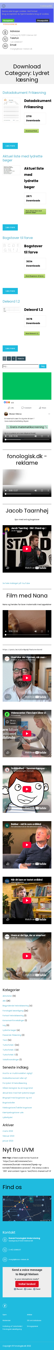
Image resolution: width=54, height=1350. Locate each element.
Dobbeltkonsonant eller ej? (15, 1078)
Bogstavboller (9, 1102)
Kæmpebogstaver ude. (13, 1112)
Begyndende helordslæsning (16, 1005)
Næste (21, 358)
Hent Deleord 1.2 (32, 333)
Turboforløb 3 (9, 1054)
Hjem (5, 1315)
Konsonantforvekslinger (13, 1020)
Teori (5, 1040)
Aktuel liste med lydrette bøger (22, 158)
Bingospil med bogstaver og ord (17, 1097)
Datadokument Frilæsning (24, 92)
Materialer (6, 1320)
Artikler (29, 1315)
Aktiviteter (7, 996)
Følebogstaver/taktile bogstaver (17, 1107)
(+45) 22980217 (15, 1250)
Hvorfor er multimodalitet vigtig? (18, 1073)
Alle (4, 1000)
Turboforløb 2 (9, 1049)
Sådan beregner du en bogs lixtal (18, 1088)
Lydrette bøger (9, 1030)
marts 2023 (8, 1131)
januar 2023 (8, 1141)
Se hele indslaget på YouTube (16, 583)
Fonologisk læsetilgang (13, 1010)
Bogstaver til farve (18, 237)
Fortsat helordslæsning (13, 1015)
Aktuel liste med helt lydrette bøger (19, 1093)
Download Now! (31, 131)
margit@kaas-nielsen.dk (19, 1259)
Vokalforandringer (11, 1059)
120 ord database (34, 1320)
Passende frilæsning (12, 1035)
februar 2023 (8, 1136)
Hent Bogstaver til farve (35, 276)
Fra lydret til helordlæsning (15, 1083)
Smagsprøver (32, 1326)
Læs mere (10, 145)
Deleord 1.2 (11, 301)
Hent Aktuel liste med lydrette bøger (34, 212)
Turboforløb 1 (8, 1045)
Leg (4, 1025)
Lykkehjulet (8, 1117)
